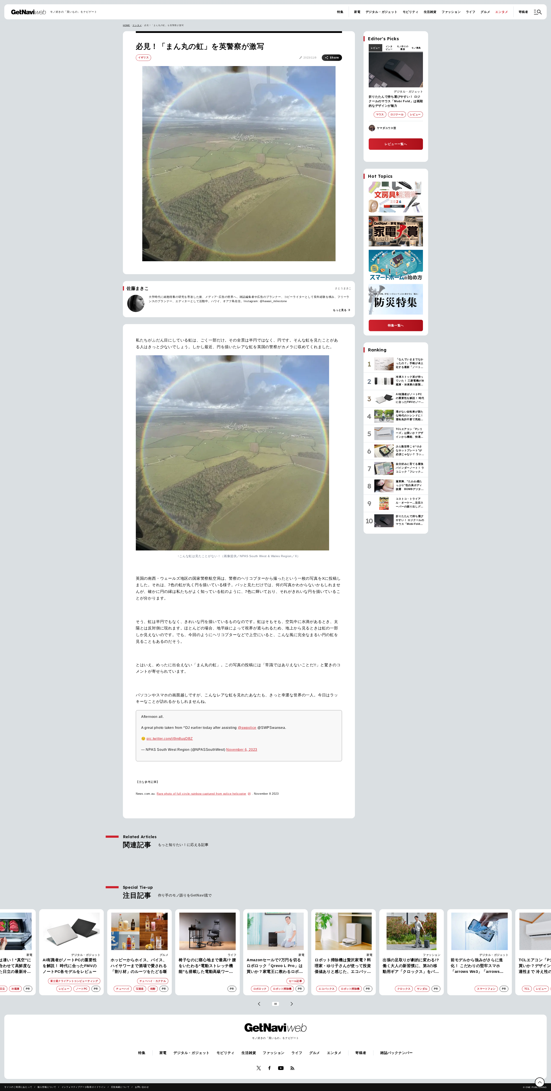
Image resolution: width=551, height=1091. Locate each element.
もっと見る (342, 310)
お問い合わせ (142, 1087)
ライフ (470, 11)
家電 (357, 11)
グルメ (485, 11)
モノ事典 (416, 47)
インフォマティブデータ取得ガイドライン (84, 1087)
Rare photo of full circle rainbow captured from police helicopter (201, 793)
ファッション (451, 11)
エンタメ (501, 11)
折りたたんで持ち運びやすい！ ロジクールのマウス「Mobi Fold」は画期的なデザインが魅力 (396, 101)
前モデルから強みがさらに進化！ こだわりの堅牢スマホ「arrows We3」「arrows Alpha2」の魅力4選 (409, 966)
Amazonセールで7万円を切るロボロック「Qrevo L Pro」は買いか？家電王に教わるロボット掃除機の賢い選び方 (207, 966)
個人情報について (46, 1087)
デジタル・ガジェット (382, 11)
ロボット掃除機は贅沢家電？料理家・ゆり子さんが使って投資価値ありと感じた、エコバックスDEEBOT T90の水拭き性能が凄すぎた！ (275, 966)
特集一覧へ (396, 325)
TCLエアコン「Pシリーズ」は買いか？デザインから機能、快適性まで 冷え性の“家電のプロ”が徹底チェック (479, 966)
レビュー (375, 47)
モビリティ (411, 11)
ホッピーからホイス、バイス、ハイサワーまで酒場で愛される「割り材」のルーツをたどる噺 (71, 966)
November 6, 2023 (241, 749)
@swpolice (247, 727)
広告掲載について (120, 1087)
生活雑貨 (430, 11)
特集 (340, 11)
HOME (126, 25)
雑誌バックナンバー (396, 1053)
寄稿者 (523, 11)
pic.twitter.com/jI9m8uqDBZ (170, 738)
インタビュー (389, 48)
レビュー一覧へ (396, 144)
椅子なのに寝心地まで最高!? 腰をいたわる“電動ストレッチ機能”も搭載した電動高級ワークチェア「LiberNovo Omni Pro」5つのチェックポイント (139, 966)
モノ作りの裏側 (403, 48)
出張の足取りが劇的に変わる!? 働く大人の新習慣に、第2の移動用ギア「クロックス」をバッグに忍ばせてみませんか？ (343, 966)
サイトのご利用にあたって (18, 1087)
